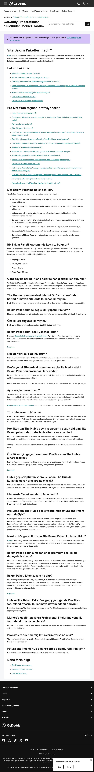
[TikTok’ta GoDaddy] (15, 741)
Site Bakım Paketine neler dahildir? (26, 73)
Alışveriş (5, 717)
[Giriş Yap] (83, 3)
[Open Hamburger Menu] (5, 4)
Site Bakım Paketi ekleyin (22, 669)
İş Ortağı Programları (10, 705)
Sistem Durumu (68, 11)
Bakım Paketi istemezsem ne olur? (26, 164)
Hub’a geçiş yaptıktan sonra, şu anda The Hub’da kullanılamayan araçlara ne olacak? (46, 143)
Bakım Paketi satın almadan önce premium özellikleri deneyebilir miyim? (41, 159)
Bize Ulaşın (54, 11)
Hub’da (10, 540)
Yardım (25, 11)
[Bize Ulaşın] (78, 3)
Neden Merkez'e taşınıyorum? (24, 113)
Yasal (32, 749)
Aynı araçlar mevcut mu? (22, 124)
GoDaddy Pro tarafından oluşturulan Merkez (30, 17)
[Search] (87, 24)
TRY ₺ (87, 735)
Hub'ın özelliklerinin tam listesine (20, 405)
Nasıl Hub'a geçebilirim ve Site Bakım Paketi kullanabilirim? (36, 155)
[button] (91, 760)
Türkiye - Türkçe (8, 735)
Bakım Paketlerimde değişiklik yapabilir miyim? (31, 92)
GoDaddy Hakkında (10, 687)
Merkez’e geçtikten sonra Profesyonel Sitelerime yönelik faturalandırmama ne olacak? (46, 175)
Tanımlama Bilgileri (58, 749)
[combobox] (66, 24)
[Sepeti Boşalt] (88, 3)
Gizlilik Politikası (42, 749)
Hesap (4, 711)
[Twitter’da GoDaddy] (21, 741)
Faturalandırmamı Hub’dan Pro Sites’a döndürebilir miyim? (36, 183)
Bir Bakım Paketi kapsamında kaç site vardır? (30, 77)
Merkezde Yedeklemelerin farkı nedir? (27, 147)
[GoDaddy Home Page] (11, 725)
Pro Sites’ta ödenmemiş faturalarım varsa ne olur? (32, 179)
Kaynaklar (6, 699)
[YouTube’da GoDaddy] (26, 741)
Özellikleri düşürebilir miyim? (23, 96)
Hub (9, 55)
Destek (4, 693)
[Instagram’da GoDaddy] (9, 741)
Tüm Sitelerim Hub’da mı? (22, 128)
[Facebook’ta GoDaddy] (4, 741)
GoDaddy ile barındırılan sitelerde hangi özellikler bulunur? (35, 81)
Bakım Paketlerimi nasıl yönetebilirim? (27, 101)
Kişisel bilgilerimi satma (47, 754)
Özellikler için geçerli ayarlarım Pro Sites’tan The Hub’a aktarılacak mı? (40, 139)
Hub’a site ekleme (19, 673)
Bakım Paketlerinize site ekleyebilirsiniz (30, 336)
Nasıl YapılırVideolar (39, 11)
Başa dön (11, 347)
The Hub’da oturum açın (22, 665)
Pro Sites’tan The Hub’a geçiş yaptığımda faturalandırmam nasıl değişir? (41, 151)
